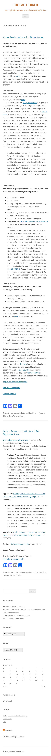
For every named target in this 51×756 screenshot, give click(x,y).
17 (17, 677)
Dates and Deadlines (28, 413)
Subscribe (8, 731)
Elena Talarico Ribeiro (17, 416)
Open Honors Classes (11, 612)
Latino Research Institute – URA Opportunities (21, 433)
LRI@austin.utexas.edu (19, 544)
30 (10, 683)
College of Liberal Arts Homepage (15, 716)
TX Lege (23, 364)
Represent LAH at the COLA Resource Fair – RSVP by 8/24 (24, 609)
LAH (4, 722)
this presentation (30, 102)
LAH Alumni (7, 701)
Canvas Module (9, 393)
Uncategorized (26, 572)
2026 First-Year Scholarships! (13, 618)
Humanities (7, 719)
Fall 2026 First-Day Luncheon (13, 606)
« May (5, 686)
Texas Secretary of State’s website (34, 221)
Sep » (43, 686)
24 (17, 680)
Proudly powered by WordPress (14, 751)
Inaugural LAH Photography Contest (16, 615)
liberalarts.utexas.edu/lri (13, 559)
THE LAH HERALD (25, 5)
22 (4, 680)
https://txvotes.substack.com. (15, 382)
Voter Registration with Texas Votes (23, 37)
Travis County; (23, 370)
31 (17, 683)
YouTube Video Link (11, 387)
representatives (33, 373)
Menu (25, 16)
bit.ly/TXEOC (15, 269)
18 (23, 677)
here (18, 76)
